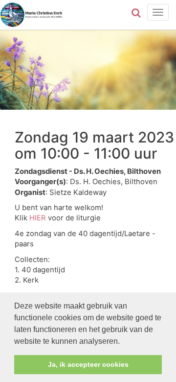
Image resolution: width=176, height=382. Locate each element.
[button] (123, 341)
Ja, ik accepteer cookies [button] (88, 364)
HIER (37, 218)
